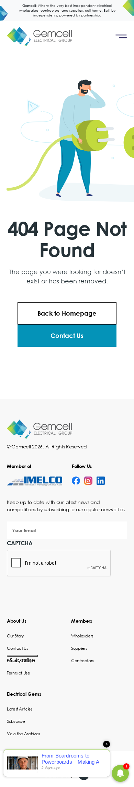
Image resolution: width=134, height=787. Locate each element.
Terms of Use (18, 673)
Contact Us (67, 335)
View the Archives (23, 734)
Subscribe (22, 656)
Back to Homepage (67, 313)
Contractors (82, 660)
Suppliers (79, 648)
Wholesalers (82, 636)
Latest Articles (20, 709)
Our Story (15, 636)
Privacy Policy (19, 660)
